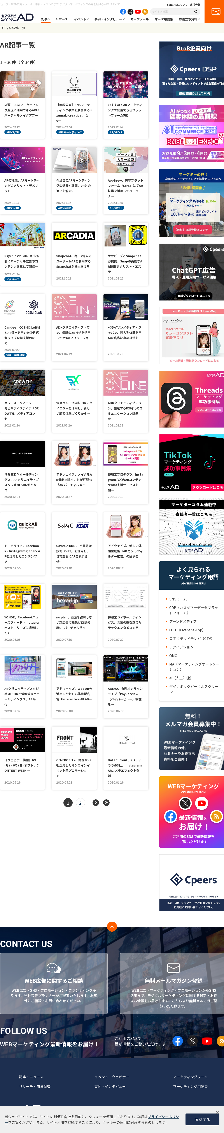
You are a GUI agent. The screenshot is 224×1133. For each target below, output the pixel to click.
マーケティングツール (190, 1076)
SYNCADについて (177, 4)
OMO (173, 655)
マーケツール (139, 19)
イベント (80, 19)
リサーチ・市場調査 (35, 1086)
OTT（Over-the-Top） (187, 629)
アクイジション (181, 647)
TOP (3, 28)
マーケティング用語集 (190, 1086)
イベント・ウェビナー (111, 1076)
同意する (202, 1119)
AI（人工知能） (181, 677)
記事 (44, 19)
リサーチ (62, 19)
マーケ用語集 (164, 19)
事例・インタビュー (108, 19)
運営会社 (195, 4)
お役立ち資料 (188, 19)
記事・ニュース (31, 1076)
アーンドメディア (183, 621)
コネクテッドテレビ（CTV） (191, 638)
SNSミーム (178, 599)
